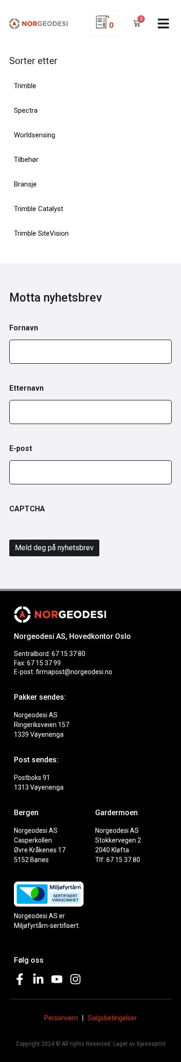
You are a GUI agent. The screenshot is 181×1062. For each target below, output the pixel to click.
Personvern (61, 1018)
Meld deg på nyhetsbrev (54, 547)
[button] (163, 23)
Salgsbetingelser (112, 1018)
